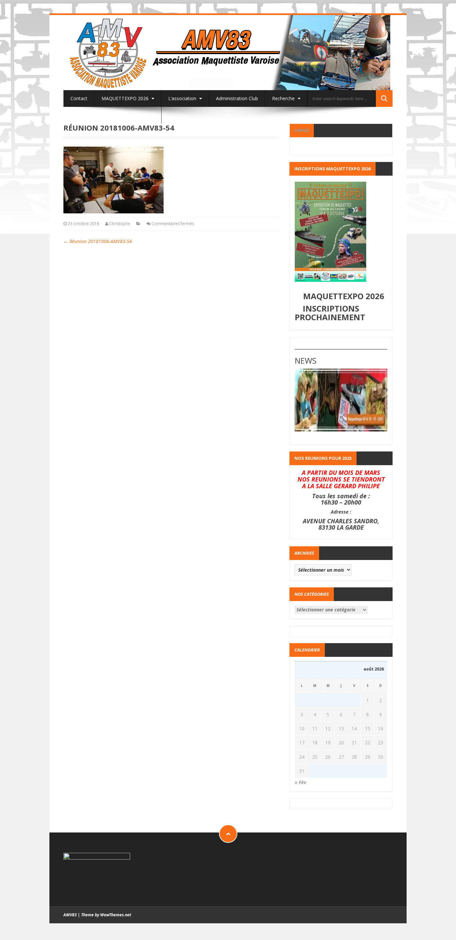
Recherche (284, 98)
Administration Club (237, 98)
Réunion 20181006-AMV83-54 (97, 241)
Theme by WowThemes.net (106, 915)
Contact (78, 98)
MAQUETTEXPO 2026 (125, 98)
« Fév (300, 782)
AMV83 (301, 130)
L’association (183, 98)
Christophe (119, 223)
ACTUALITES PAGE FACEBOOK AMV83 (112, 115)
